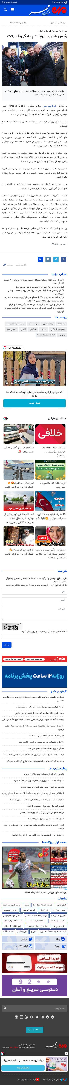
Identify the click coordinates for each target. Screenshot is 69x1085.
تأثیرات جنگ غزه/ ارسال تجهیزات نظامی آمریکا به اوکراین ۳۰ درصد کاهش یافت (34, 281)
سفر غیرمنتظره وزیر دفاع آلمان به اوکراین (45, 301)
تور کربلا (44, 910)
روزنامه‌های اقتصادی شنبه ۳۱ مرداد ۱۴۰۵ (44, 893)
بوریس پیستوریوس (15, 324)
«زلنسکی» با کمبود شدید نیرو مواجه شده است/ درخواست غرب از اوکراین (34, 309)
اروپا (52, 22)
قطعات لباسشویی (37, 921)
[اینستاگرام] (42, 1017)
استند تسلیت (29, 910)
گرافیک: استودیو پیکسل (26, 1079)
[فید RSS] (27, 1017)
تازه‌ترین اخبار (59, 691)
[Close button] (66, 1053)
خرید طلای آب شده (12, 905)
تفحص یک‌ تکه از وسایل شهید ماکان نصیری (44, 774)
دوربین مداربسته (58, 915)
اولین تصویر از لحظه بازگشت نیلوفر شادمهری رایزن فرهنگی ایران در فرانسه (34, 826)
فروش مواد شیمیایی (12, 915)
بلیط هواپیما (59, 926)
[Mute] (12, 383)
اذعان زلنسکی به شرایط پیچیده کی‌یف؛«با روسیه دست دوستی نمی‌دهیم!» (36, 292)
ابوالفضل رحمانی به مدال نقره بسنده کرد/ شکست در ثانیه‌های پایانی (33, 793)
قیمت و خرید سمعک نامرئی (53, 931)
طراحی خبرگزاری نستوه (52, 1079)
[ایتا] (16, 1017)
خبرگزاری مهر (50, 106)
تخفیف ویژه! (23, 1068)
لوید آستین (48, 324)
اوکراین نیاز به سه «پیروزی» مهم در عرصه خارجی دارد (40, 287)
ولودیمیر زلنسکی (58, 329)
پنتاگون (33, 329)
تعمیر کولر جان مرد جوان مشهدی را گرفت (45, 806)
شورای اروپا (11, 329)
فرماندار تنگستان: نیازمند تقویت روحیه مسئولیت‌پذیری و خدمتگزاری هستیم (33, 699)
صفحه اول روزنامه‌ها (54, 842)
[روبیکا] (32, 1017)
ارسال (6, 645)
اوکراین (62, 335)
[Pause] (7, 383)
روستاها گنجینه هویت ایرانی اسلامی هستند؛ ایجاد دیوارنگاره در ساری (33, 719)
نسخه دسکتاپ (34, 1029)
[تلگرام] (52, 1017)
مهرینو (33, 931)
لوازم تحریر (61, 905)
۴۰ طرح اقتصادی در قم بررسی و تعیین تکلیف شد (41, 742)
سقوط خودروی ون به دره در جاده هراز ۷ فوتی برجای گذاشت (37, 800)
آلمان (23, 329)
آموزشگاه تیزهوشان (13, 921)
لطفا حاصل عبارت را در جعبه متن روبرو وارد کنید (44, 631)
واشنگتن (61, 324)
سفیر (26, 905)
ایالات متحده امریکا (46, 335)
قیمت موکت (59, 910)
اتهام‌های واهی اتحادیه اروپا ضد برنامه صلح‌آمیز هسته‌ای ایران (36, 304)
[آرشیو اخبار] (21, 1017)
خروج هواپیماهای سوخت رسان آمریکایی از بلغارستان (40, 707)
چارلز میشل (33, 324)
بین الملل (61, 22)
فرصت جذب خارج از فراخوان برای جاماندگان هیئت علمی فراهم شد (33, 755)
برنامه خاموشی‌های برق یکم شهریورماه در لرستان (42, 812)
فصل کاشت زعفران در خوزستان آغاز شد (46, 819)
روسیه (44, 329)
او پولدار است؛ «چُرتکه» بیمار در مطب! (46, 736)
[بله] (47, 1017)
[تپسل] (5, 348)
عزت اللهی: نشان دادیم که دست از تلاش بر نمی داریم (39, 713)
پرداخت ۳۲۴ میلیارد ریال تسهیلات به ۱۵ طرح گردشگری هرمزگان (35, 761)
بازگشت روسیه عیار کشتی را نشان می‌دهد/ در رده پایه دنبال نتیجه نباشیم (34, 727)
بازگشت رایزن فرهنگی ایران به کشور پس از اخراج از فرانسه (38, 835)
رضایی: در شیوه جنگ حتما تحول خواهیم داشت (42, 787)
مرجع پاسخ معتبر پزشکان (36, 915)
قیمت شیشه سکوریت (42, 905)
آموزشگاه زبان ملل (12, 926)
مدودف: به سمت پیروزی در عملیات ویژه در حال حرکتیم (39, 780)
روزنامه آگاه (8, 931)
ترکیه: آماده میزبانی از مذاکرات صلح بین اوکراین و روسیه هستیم (34, 297)
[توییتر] (37, 1017)
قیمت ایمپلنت (57, 921)
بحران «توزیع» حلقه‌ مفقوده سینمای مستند (44, 748)
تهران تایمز (22, 931)
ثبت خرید (34, 403)
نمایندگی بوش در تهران (37, 926)
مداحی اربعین (10, 910)
